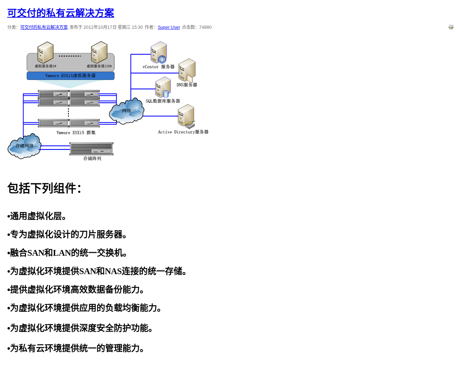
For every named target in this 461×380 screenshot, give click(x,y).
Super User (169, 27)
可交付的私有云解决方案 (60, 13)
